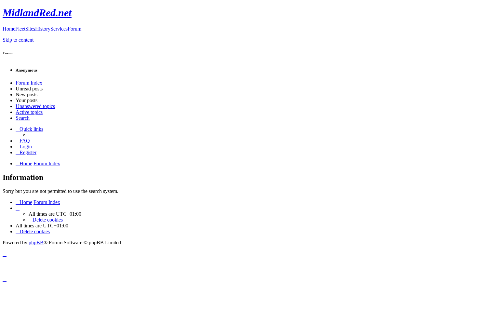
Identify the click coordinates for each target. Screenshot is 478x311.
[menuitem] (23, 140)
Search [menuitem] (23, 118)
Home (9, 29)
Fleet (20, 29)
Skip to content (18, 40)
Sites (30, 29)
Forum (74, 29)
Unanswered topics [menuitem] (35, 106)
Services (59, 29)
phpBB (36, 242)
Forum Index (29, 83)
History (42, 29)
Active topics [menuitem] (29, 112)
